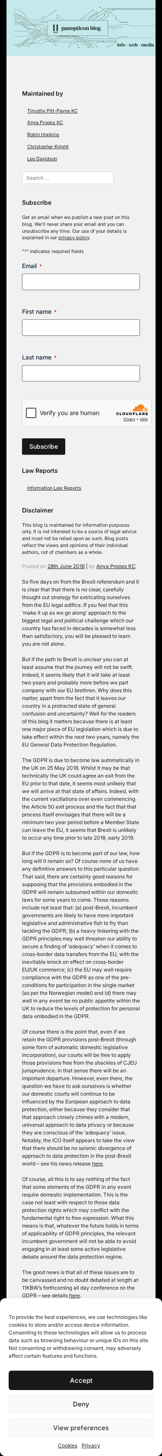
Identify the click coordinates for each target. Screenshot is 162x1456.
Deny (81, 1404)
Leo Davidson (42, 159)
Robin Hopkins (43, 134)
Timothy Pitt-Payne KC (52, 111)
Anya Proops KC (45, 122)
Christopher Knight (48, 147)
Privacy (91, 1445)
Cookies (67, 1445)
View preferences (81, 1428)
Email (32, 265)
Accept (81, 1380)
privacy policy (73, 238)
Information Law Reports (54, 488)
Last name (39, 357)
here (97, 1163)
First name (39, 311)
